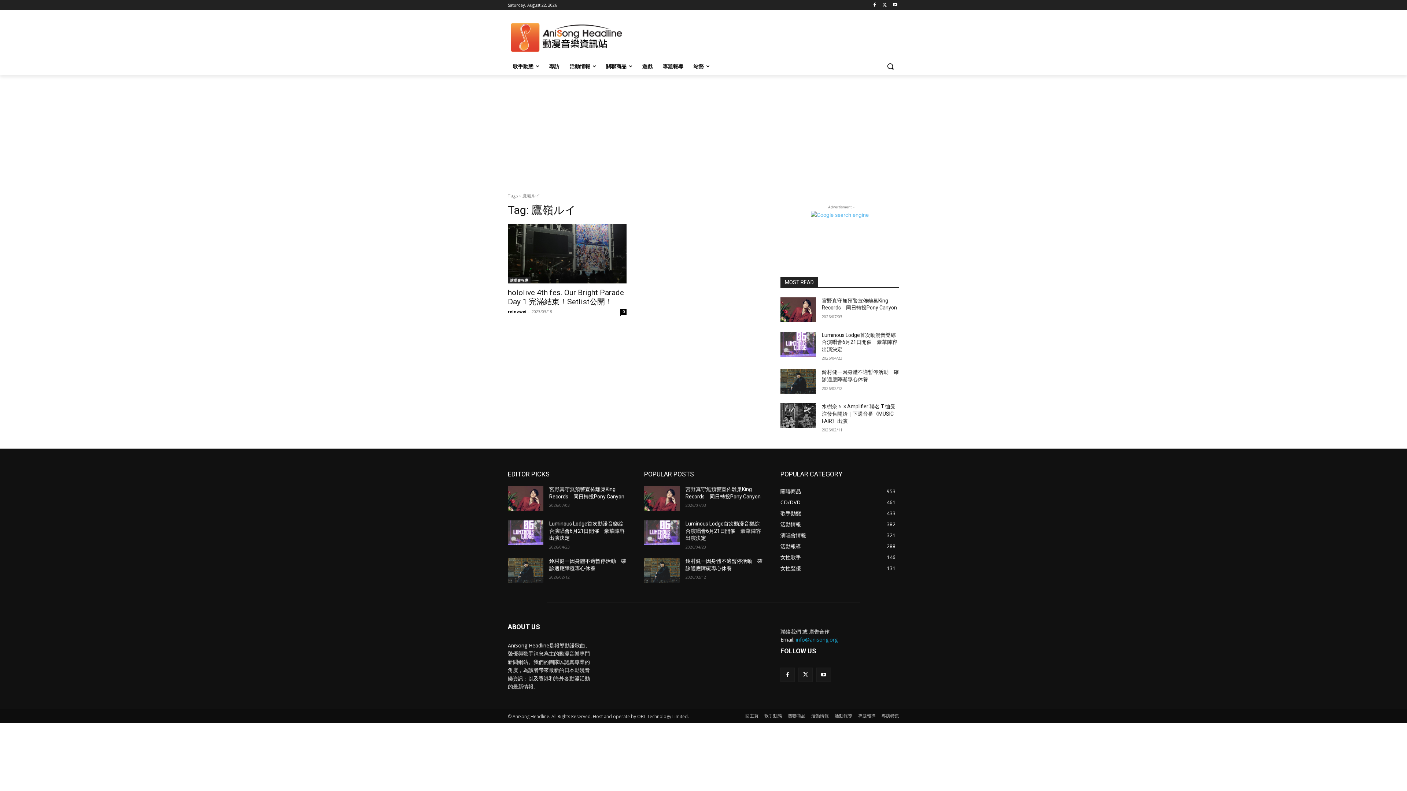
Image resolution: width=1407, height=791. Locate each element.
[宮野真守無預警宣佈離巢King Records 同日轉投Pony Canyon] (798, 309)
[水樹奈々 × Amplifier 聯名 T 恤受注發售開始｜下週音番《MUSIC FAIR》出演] (798, 415)
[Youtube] (895, 5)
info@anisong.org (817, 639)
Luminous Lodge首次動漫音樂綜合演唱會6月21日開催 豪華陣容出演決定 (859, 342)
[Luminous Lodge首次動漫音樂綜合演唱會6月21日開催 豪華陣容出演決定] (798, 344)
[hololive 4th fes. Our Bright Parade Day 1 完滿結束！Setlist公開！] (567, 253)
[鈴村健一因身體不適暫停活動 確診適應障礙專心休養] (798, 381)
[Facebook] (875, 5)
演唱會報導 (519, 280)
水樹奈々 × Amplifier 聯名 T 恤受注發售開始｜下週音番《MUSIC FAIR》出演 (858, 414)
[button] (890, 66)
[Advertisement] (703, 130)
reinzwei (517, 311)
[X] (884, 5)
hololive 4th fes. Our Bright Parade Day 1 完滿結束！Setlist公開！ (566, 297)
